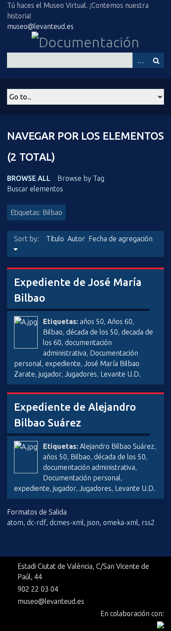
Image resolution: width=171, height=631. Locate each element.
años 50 (92, 321)
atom (15, 522)
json (93, 522)
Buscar (156, 60)
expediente (63, 363)
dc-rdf (36, 522)
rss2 (148, 522)
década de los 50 (92, 332)
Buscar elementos (35, 189)
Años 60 (119, 321)
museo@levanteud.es (40, 26)
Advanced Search (140, 60)
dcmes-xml (67, 522)
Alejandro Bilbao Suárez (117, 446)
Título (55, 239)
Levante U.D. (120, 374)
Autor (76, 239)
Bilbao (53, 332)
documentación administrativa (89, 467)
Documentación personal (82, 478)
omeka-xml (120, 522)
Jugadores (81, 374)
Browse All (28, 178)
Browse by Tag (80, 178)
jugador (50, 374)
